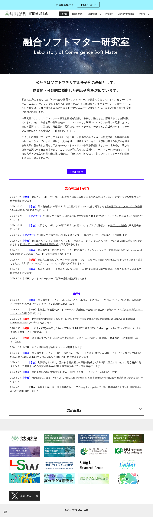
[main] (76, 46)
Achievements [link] (126, 13)
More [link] (142, 13)
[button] (140, 409)
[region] (76, 5)
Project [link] (109, 13)
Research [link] (77, 13)
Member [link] (92, 13)
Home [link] (63, 13)
